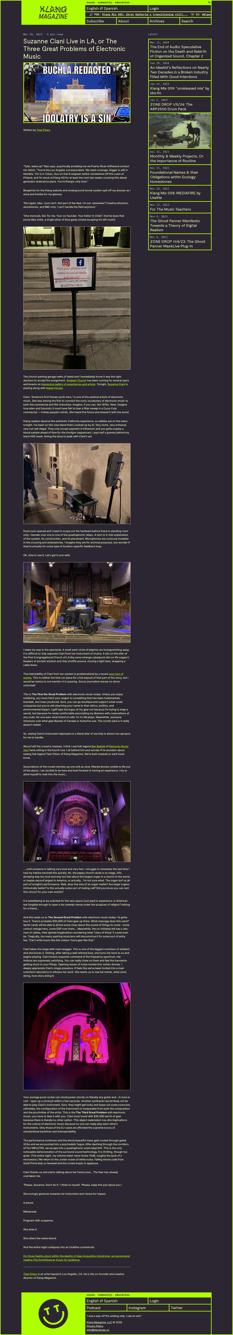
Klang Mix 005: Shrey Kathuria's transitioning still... (105, 14)
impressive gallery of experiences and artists (68, 384)
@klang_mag (200, 14)
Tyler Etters (43, 130)
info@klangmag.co (98, 1330)
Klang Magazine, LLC (99, 1322)
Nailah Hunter (54, 388)
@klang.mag (170, 14)
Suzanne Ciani (116, 384)
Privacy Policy (95, 1326)
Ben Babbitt (98, 746)
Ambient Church (76, 380)
